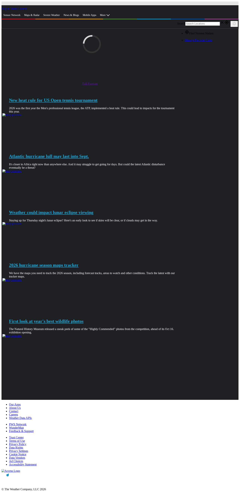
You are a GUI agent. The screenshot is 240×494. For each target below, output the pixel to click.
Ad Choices (16, 461)
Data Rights (16, 447)
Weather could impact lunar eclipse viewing (51, 212)
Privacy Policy (17, 444)
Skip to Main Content (15, 8)
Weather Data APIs (20, 418)
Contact (13, 411)
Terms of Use (17, 440)
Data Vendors (17, 457)
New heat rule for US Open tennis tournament (53, 100)
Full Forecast (90, 83)
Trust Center (16, 437)
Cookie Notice (17, 454)
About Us (15, 407)
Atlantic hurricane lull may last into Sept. (49, 156)
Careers (13, 414)
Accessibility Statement (23, 464)
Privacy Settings (18, 451)
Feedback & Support (21, 431)
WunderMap (16, 427)
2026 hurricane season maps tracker (44, 265)
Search (181, 23)
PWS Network (17, 424)
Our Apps (15, 404)
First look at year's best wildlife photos (46, 321)
